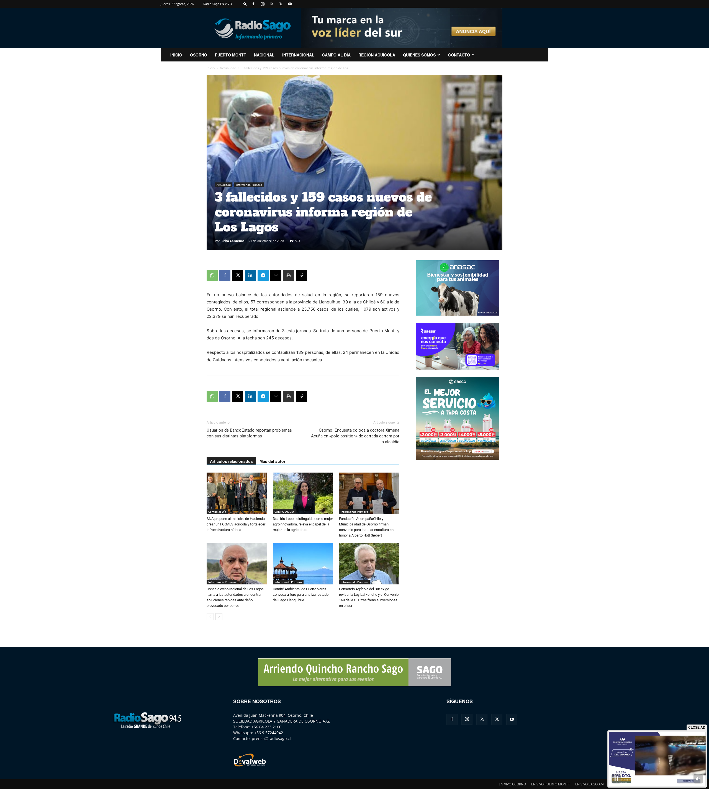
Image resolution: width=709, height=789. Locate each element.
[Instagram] (262, 4)
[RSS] (272, 4)
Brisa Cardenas (233, 241)
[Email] (275, 275)
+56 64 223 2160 (266, 726)
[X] (281, 4)
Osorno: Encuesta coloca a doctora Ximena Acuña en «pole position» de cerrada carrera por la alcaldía (355, 436)
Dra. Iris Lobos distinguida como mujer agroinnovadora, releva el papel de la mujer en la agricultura (303, 524)
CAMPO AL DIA (284, 512)
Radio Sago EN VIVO (217, 4)
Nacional (264, 55)
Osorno (198, 55)
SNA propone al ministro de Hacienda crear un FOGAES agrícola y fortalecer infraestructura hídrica (236, 524)
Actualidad (228, 68)
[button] (245, 4)
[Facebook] (253, 4)
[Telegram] (263, 275)
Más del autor (272, 461)
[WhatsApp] (212, 275)
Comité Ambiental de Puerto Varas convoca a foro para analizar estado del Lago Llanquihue (300, 594)
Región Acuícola (376, 55)
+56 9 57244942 (268, 732)
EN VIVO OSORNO (512, 784)
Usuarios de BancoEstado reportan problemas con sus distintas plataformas (249, 433)
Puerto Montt (230, 55)
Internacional (298, 55)
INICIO (176, 55)
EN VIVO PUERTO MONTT (550, 784)
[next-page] (218, 616)
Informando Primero (248, 185)
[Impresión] (288, 275)
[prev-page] (210, 616)
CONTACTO (459, 55)
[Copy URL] (301, 275)
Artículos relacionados (231, 461)
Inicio (211, 68)
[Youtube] (290, 4)
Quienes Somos (419, 55)
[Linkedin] (250, 275)
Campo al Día (336, 55)
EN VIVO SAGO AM (589, 784)
